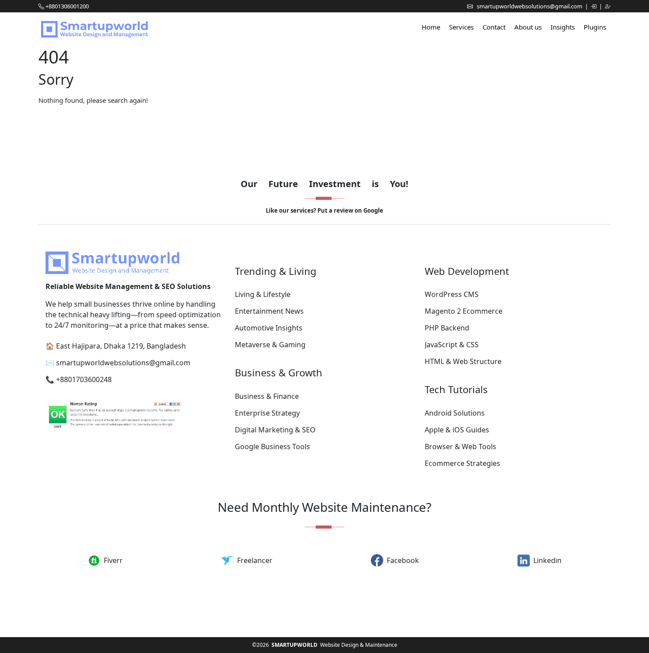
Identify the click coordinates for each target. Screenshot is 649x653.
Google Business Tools (272, 446)
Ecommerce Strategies (462, 463)
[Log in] (594, 6)
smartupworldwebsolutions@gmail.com (530, 6)
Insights (563, 27)
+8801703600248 (84, 379)
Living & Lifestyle (263, 294)
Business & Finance (267, 396)
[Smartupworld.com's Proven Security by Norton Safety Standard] (134, 416)
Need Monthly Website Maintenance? (324, 507)
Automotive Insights (268, 328)
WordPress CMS (452, 294)
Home (431, 27)
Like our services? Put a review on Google (324, 210)
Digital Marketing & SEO (275, 430)
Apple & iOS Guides (457, 430)
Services (461, 27)
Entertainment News (269, 311)
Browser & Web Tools (460, 446)
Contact (494, 27)
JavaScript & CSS (452, 344)
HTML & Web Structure (463, 361)
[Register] (608, 6)
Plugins (595, 27)
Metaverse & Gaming (270, 344)
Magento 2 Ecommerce (463, 311)
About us (528, 27)
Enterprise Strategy (267, 413)
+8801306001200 (67, 6)
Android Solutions (455, 413)
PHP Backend (447, 328)
